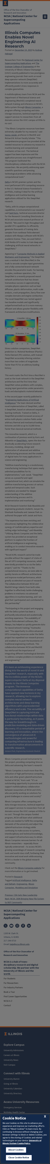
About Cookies (16, 1150)
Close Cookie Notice (18, 1157)
